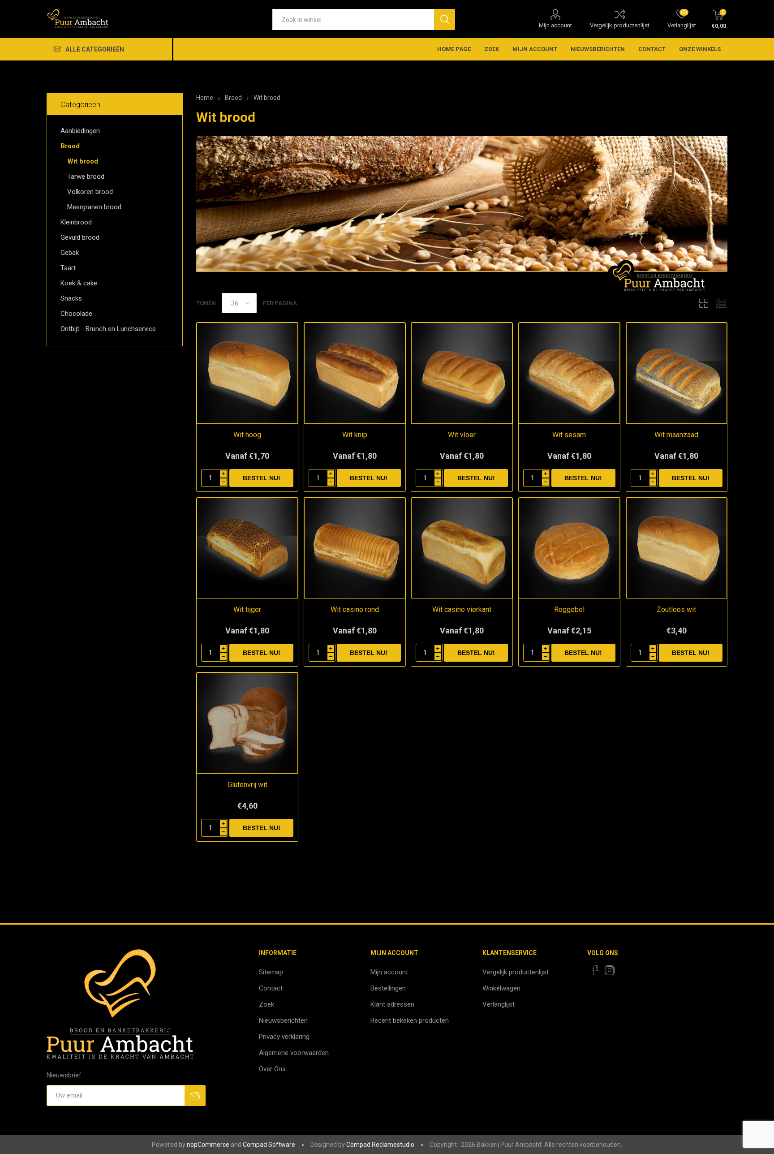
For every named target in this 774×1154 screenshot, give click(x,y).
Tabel (703, 303)
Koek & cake (78, 283)
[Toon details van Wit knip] (355, 373)
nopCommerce (208, 1144)
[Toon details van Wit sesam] (569, 373)
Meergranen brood (94, 207)
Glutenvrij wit (247, 784)
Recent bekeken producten (409, 1020)
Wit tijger (247, 609)
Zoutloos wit (676, 609)
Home (204, 97)
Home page (454, 49)
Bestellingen (388, 988)
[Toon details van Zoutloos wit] (677, 548)
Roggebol (569, 609)
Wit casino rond (355, 609)
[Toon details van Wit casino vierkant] (462, 548)
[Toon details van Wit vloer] (462, 373)
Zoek (491, 49)
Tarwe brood (85, 176)
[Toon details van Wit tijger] (247, 548)
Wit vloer (462, 435)
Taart (68, 268)
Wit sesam (569, 435)
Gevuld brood (79, 237)
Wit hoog (247, 435)
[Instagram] (609, 970)
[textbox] (353, 19)
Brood (70, 146)
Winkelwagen (501, 988)
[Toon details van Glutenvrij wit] (247, 723)
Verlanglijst (498, 1004)
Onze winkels (700, 49)
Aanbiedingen (80, 131)
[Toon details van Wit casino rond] (355, 548)
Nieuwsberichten (598, 49)
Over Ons (272, 1069)
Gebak (69, 253)
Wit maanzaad (676, 435)
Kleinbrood (76, 222)
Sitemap (271, 972)
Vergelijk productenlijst (619, 25)
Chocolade (76, 314)
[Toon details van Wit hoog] (247, 373)
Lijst (720, 303)
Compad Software (269, 1144)
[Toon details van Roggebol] (569, 548)
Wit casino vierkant (461, 609)
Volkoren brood (90, 192)
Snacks (71, 298)
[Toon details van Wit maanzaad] (677, 373)
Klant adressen (392, 1004)
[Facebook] (595, 970)
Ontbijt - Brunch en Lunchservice (108, 329)
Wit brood (82, 161)
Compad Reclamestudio (380, 1144)
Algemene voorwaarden (294, 1053)
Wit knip (354, 435)
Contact (652, 49)
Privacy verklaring (284, 1037)
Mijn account (555, 25)
